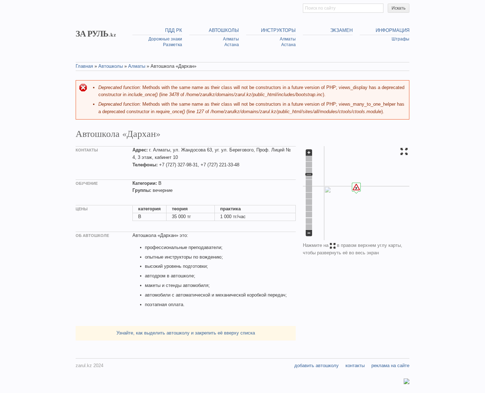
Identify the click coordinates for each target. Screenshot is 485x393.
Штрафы (400, 39)
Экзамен (341, 30)
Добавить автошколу (316, 365)
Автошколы (224, 30)
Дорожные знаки (165, 39)
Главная (84, 66)
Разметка (172, 44)
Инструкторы (278, 30)
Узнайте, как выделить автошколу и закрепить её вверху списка (185, 333)
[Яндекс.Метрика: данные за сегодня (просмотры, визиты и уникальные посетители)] (406, 382)
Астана (231, 44)
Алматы (231, 39)
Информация (392, 30)
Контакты (355, 365)
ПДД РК (173, 30)
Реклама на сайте (390, 365)
